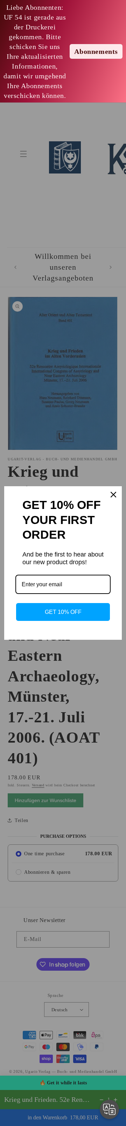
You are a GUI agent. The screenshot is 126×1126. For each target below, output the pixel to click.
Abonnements (96, 51)
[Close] (113, 494)
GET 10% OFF (63, 612)
